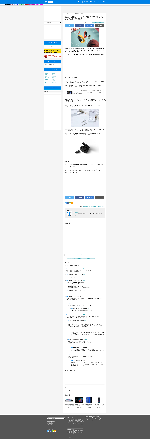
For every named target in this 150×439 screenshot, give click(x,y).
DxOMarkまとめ (39, 4)
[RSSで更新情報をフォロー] (72, 203)
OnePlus (46, 74)
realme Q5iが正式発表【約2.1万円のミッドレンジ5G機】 (89, 406)
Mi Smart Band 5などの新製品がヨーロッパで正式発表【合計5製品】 (87, 90)
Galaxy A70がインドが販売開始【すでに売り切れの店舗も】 (99, 406)
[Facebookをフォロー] (68, 203)
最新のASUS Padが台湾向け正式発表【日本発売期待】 (69, 406)
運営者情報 (49, 422)
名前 (66, 385)
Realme (54, 76)
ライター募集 (50, 423)
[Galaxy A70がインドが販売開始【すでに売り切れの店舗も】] (99, 400)
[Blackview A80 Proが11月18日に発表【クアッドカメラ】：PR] (79, 400)
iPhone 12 (7, 4)
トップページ (79, 1)
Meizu (46, 82)
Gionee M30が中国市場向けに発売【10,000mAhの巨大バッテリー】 (81, 258)
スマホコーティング (101, 1)
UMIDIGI (54, 74)
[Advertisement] (84, 9)
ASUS (53, 80)
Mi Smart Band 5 (85, 206)
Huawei (46, 76)
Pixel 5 (12, 4)
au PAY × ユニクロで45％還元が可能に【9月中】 (77, 254)
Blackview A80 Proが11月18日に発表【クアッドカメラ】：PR (79, 406)
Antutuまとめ (32, 4)
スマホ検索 (85, 1)
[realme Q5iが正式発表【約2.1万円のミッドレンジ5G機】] (89, 400)
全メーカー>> (55, 83)
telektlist (48, 1)
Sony (53, 79)
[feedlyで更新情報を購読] (70, 203)
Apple (46, 80)
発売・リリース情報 (96, 22)
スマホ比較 (92, 1)
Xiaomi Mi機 (21, 4)
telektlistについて (51, 421)
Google (46, 79)
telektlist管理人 (76, 212)
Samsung (47, 77)
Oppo (53, 73)
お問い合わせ (50, 424)
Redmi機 (27, 4)
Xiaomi (102, 22)
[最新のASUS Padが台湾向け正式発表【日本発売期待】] (69, 400)
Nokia (46, 83)
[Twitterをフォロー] (66, 203)
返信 (83, 268)
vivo (53, 77)
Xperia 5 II (16, 4)
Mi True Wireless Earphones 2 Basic (96, 206)
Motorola (54, 82)
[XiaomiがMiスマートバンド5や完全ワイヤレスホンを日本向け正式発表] (89, 25)
